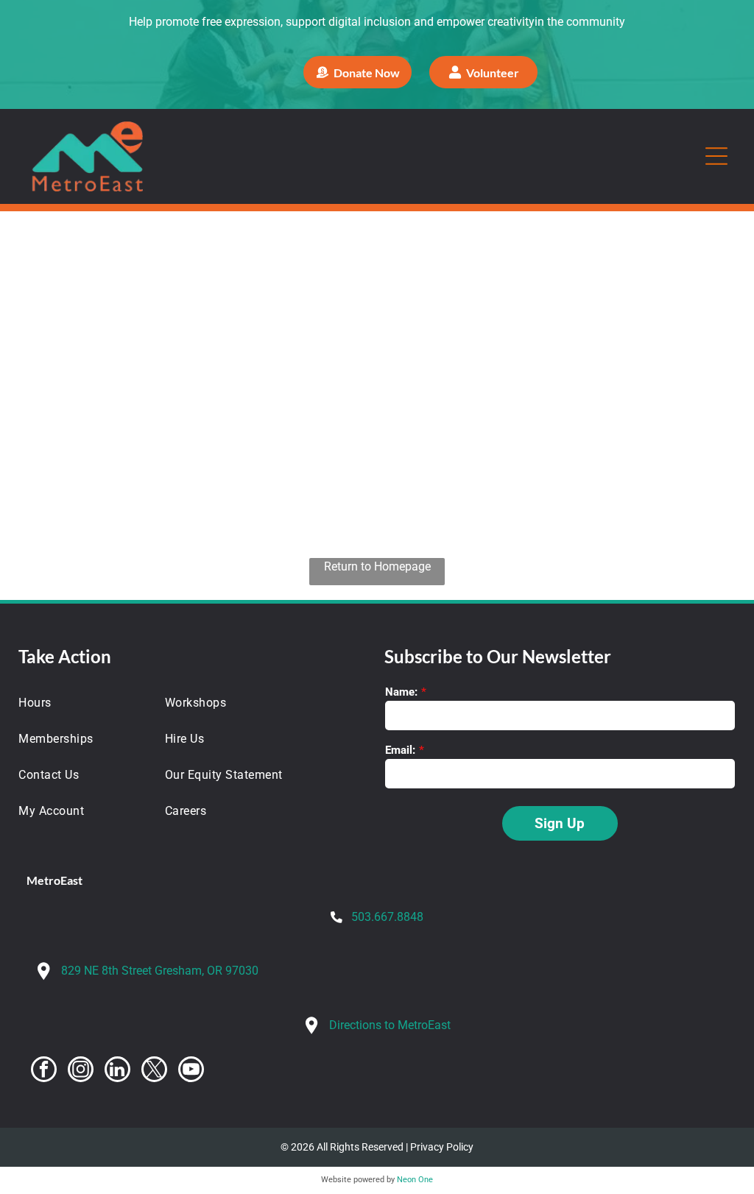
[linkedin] (117, 1071)
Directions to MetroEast (390, 1025)
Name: (401, 692)
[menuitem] (82, 703)
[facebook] (44, 1071)
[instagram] (81, 1071)
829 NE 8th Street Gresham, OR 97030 (159, 971)
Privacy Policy (441, 1147)
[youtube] (191, 1071)
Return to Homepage (377, 566)
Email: (400, 750)
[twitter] (154, 1071)
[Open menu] (716, 156)
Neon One (415, 1179)
